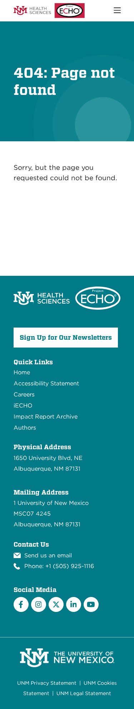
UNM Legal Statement (83, 693)
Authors (25, 427)
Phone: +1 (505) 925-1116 (59, 566)
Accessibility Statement (46, 383)
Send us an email (48, 555)
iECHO (23, 405)
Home (22, 372)
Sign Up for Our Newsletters (66, 337)
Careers (24, 394)
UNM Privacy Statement (46, 683)
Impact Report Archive (46, 416)
